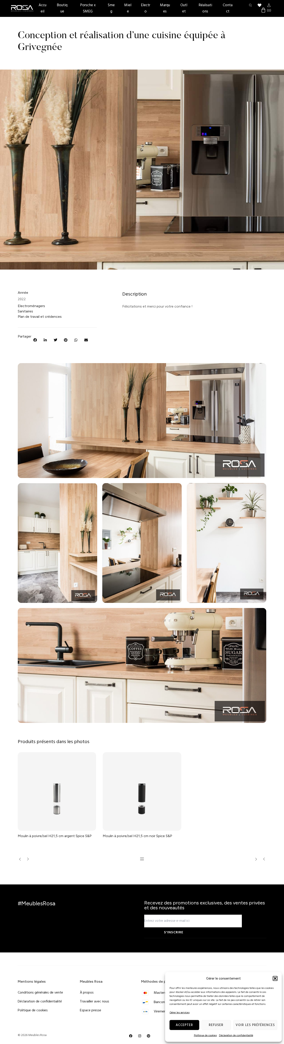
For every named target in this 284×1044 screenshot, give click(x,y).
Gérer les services (179, 1012)
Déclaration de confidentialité (236, 1035)
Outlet (183, 8)
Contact (228, 8)
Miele (127, 8)
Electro (145, 8)
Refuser (216, 1025)
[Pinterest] (148, 1036)
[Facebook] (131, 1036)
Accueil (42, 8)
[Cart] (266, 11)
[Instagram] (139, 1036)
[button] (275, 978)
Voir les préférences (255, 1025)
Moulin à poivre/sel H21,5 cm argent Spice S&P (55, 836)
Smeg (111, 8)
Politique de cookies (205, 1035)
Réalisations (205, 8)
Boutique (62, 8)
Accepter (184, 1025)
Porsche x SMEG (88, 8)
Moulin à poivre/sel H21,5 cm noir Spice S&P (137, 836)
